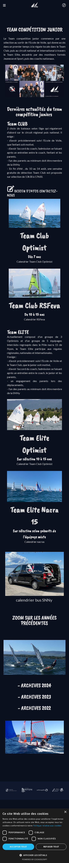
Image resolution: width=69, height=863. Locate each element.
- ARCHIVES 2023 (34, 696)
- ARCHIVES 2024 (34, 685)
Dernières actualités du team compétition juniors (34, 112)
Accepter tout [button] (18, 846)
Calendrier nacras (34, 541)
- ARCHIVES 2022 (34, 708)
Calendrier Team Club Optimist (34, 261)
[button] (34, 855)
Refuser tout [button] (51, 846)
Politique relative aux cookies (47, 825)
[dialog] (34, 835)
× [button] (65, 812)
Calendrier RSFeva (34, 319)
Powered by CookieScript (34, 859)
